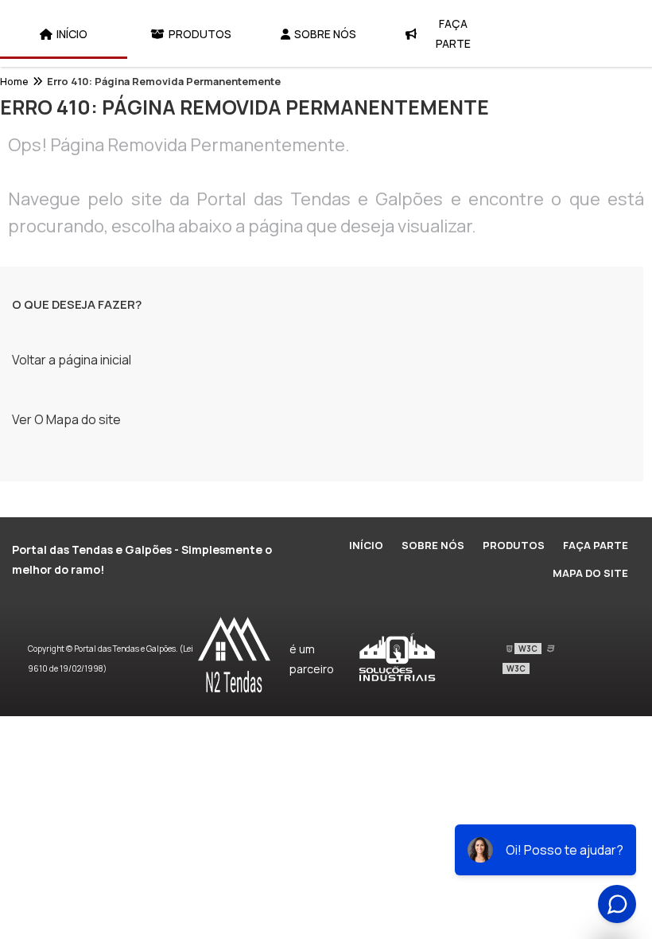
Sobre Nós (325, 33)
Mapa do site (590, 573)
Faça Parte (453, 33)
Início (71, 33)
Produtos (200, 33)
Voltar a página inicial (71, 359)
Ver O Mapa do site (66, 419)
